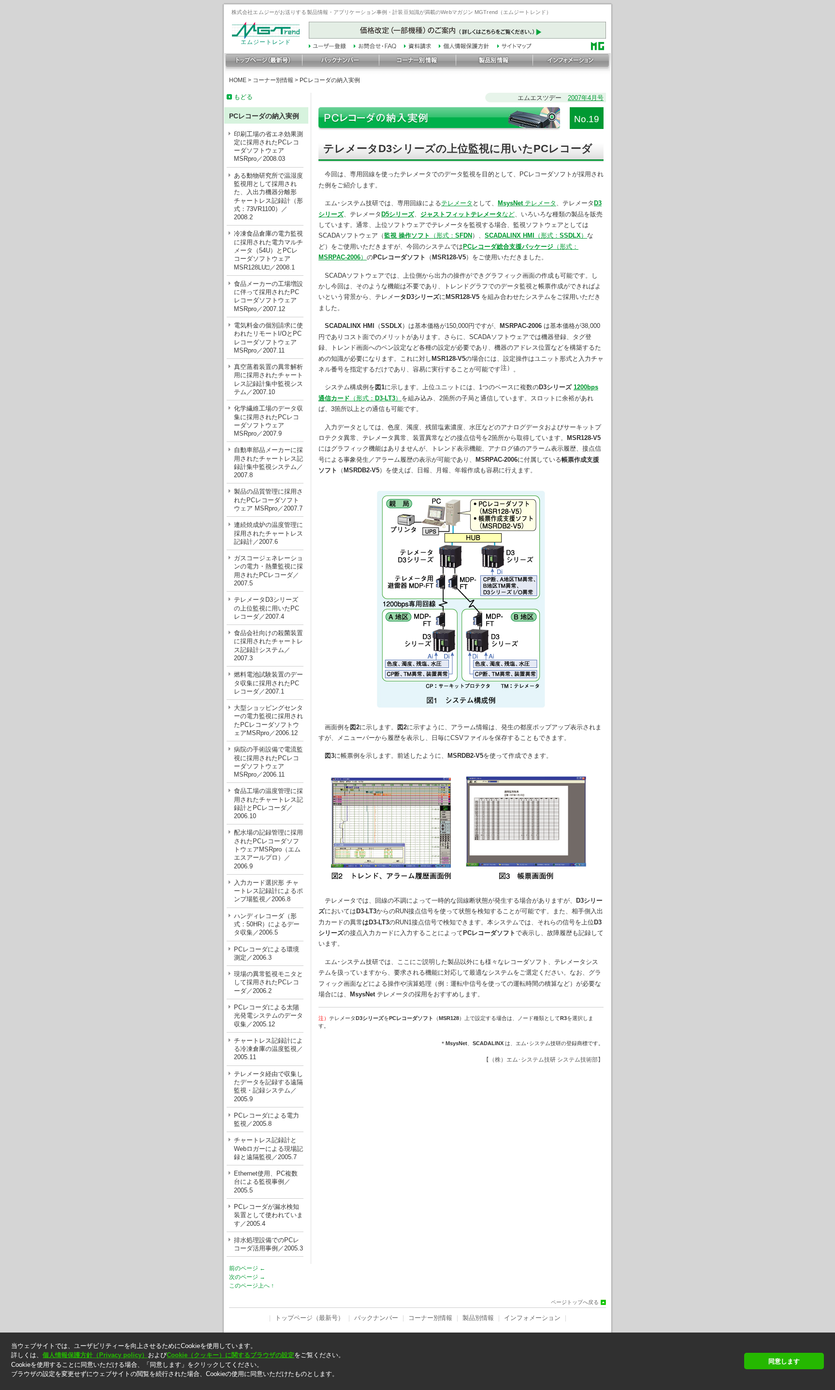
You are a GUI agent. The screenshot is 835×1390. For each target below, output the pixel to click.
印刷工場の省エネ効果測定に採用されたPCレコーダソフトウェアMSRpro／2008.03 (268, 146)
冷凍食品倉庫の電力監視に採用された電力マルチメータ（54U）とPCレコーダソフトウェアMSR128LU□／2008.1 (268, 250)
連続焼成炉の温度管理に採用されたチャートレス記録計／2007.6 (268, 533)
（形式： (428, 235)
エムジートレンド (266, 42)
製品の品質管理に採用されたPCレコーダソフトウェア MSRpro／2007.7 (268, 500)
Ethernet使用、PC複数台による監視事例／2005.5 (266, 1182)
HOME (237, 80)
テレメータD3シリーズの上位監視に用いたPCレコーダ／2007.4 (266, 608)
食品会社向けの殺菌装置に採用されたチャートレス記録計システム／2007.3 (268, 645)
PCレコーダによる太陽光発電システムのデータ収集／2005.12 (268, 1016)
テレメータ (457, 203)
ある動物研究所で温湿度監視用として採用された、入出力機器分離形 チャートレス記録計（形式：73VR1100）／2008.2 (268, 196)
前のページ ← (247, 1268)
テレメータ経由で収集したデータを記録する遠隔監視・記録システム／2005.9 (268, 1086)
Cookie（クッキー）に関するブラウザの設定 (230, 1355)
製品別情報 (478, 1317)
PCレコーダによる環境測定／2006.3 (266, 953)
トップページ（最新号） (309, 1317)
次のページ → (247, 1277)
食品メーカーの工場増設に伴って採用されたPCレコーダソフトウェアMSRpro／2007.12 (268, 296)
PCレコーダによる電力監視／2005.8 (266, 1119)
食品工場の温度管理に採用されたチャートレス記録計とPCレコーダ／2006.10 (268, 803)
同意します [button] (784, 1361)
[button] (375, 1382)
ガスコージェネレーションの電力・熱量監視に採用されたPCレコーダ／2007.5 (268, 570)
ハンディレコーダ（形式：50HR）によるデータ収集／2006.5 (267, 924)
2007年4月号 (586, 97)
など (467, 214)
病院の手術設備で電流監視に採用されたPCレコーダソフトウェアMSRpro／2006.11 (268, 762)
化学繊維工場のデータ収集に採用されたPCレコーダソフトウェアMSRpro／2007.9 (268, 421)
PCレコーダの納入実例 (330, 80)
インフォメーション (532, 1317)
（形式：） (536, 235)
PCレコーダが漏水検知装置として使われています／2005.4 (268, 1215)
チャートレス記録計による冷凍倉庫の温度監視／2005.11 (268, 1049)
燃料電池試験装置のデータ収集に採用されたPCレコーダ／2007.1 (268, 683)
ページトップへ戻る (575, 1302)
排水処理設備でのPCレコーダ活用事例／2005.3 (268, 1244)
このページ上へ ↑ (251, 1285)
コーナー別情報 (273, 80)
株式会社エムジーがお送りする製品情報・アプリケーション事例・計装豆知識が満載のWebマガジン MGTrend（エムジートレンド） (391, 12)
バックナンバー (376, 1317)
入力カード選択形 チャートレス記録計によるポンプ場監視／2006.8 (268, 891)
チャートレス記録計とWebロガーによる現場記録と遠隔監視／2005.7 (268, 1148)
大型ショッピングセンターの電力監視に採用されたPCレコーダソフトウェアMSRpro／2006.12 (268, 720)
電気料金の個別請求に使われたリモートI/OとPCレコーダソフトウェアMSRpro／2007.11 (268, 338)
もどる (243, 96)
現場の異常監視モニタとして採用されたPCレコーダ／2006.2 (268, 982)
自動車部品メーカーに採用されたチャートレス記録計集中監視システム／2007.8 (268, 462)
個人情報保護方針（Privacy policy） (95, 1355)
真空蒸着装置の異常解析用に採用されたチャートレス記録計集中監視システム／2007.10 (268, 379)
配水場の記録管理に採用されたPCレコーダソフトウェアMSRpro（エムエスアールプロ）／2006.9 (268, 849)
